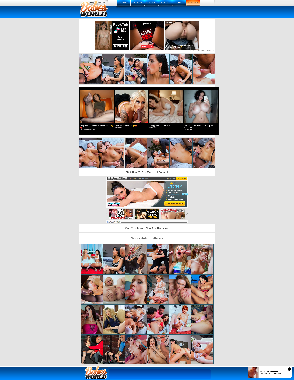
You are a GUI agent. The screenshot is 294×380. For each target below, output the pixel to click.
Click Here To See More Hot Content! (147, 172)
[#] (96, 372)
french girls (151, 2)
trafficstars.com (210, 50)
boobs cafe (165, 2)
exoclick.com (199, 50)
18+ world (124, 2)
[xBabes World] (94, 8)
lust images (137, 2)
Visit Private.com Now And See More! (147, 228)
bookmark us (193, 2)
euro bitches (179, 2)
